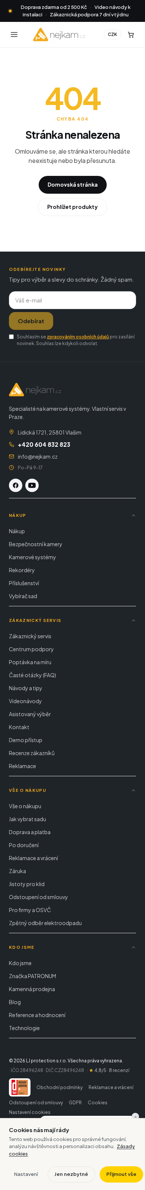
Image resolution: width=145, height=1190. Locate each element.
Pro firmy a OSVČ (30, 910)
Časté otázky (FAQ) (32, 675)
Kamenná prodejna (32, 989)
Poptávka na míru (30, 662)
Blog (15, 1002)
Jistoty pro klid (27, 884)
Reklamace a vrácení (33, 858)
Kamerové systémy (32, 557)
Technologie (24, 1028)
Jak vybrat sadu (27, 819)
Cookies (97, 1102)
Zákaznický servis (30, 636)
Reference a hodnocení (37, 1015)
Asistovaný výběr (30, 714)
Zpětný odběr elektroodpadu (45, 922)
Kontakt (19, 727)
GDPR (75, 1102)
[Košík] (131, 34)
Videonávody (25, 701)
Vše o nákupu (25, 806)
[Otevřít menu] (14, 34)
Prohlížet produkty (72, 206)
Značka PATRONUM (32, 976)
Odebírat (31, 320)
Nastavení (26, 1174)
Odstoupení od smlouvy (38, 897)
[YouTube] (32, 485)
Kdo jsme (20, 963)
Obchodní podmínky (59, 1087)
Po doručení (24, 845)
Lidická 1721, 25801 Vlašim (49, 432)
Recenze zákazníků (32, 753)
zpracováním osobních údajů (78, 337)
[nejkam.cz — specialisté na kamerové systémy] (59, 34)
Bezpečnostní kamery (35, 544)
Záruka (17, 871)
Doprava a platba (30, 832)
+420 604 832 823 (44, 444)
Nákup (17, 531)
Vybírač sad (23, 596)
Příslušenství (24, 583)
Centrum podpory (31, 649)
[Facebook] (15, 485)
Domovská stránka (73, 184)
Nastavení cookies (30, 1112)
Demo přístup (25, 740)
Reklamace (22, 766)
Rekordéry (22, 570)
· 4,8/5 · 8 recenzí (108, 1070)
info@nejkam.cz (38, 456)
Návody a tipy (25, 688)
